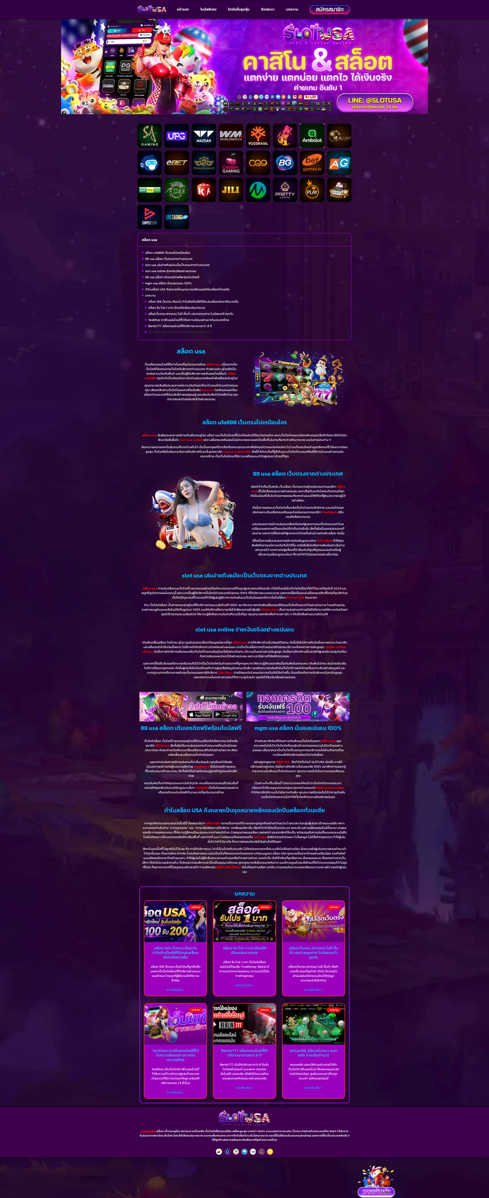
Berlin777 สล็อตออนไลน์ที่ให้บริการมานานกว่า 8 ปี (180, 326)
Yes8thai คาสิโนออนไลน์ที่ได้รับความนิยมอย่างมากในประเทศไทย (188, 320)
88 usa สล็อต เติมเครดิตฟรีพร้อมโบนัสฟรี (172, 277)
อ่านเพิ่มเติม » (175, 989)
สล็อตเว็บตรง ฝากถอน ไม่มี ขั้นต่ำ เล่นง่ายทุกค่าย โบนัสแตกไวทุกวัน (190, 313)
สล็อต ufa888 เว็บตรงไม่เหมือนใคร (167, 252)
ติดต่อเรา (267, 9)
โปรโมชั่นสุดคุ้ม (238, 9)
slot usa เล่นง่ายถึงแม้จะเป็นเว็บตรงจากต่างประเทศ (177, 265)
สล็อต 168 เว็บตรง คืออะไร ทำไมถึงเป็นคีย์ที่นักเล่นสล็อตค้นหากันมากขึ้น (193, 301)
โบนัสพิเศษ (208, 9)
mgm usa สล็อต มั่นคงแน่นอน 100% (168, 283)
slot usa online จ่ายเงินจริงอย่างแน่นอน (170, 271)
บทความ (292, 9)
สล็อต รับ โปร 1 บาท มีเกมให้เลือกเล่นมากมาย (176, 307)
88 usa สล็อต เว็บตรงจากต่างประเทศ (168, 258)
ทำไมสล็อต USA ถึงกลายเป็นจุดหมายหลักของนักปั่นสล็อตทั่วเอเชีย (187, 289)
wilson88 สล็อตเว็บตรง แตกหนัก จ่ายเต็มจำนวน (179, 332)
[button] (346, 239)
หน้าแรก (183, 9)
